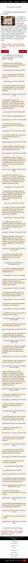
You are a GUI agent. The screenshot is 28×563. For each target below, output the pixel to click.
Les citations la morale (7, 531)
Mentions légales (14, 556)
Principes (9, 534)
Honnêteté (19, 532)
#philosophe (21, 44)
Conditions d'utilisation (14, 554)
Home (5, 1)
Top (24, 560)
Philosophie (4, 532)
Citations (16, 1)
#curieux (17, 45)
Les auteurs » (23, 51)
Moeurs (3, 534)
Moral (16, 531)
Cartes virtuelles (14, 543)
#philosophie (4, 45)
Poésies (10, 1)
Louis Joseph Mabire (6, 28)
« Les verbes (4, 51)
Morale (21, 531)
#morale (15, 44)
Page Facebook (14, 552)
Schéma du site (14, 545)
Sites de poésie (14, 541)
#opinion (23, 45)
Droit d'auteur (14, 550)
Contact (14, 547)
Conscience (12, 532)
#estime (3, 47)
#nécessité (12, 45)
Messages (23, 1)
